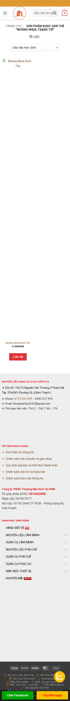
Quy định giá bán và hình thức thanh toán (31, 465)
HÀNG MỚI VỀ (15, 528)
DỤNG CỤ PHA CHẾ (18, 556)
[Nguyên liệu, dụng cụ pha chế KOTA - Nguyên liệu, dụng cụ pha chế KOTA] (19, 13)
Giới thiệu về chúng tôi (20, 452)
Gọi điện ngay (52, 695)
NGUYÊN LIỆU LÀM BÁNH (22, 535)
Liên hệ (18, 356)
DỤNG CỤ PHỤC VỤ (18, 564)
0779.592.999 (23, 398)
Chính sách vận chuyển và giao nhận (29, 459)
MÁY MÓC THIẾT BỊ (18, 571)
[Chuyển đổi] (66, 535)
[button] (5, 13)
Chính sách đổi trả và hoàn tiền (25, 472)
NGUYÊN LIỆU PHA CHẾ (21, 549)
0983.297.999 (44, 398)
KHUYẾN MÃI (14, 578)
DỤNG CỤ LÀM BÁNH (20, 542)
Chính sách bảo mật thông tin (24, 478)
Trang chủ (14, 26)
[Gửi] (55, 13)
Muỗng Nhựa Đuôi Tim (18, 342)
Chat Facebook (17, 695)
